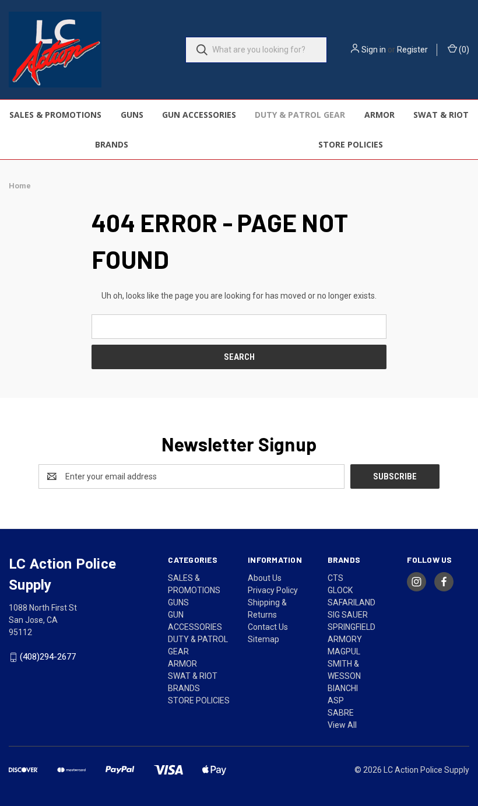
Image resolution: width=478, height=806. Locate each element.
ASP (336, 700)
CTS (335, 578)
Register (412, 49)
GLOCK (340, 590)
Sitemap (263, 639)
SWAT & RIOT (441, 114)
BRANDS (111, 144)
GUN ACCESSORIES (199, 114)
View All (342, 725)
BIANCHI (343, 688)
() (463, 49)
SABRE (341, 712)
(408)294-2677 (48, 657)
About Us (265, 578)
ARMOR (379, 114)
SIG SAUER (348, 614)
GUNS (132, 114)
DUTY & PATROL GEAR (300, 114)
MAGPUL (344, 651)
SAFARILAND (351, 602)
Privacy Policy (273, 590)
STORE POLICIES (350, 144)
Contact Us (268, 627)
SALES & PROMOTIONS (55, 114)
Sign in (373, 49)
